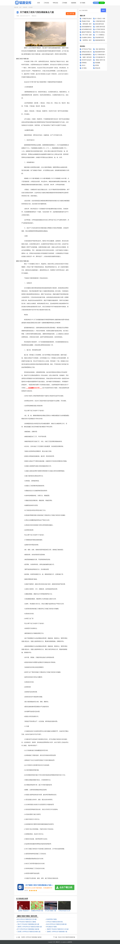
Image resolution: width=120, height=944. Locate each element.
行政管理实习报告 (51, 919)
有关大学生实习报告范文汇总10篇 (26, 919)
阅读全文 (34, 15)
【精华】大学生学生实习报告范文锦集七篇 (29, 926)
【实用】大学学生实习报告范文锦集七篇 (28, 931)
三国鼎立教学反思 (100, 26)
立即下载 (71, 13)
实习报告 (82, 2)
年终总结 (55, 2)
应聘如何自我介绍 (87, 51)
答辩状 (97, 65)
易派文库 (58, 942)
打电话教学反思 (99, 37)
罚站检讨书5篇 (86, 21)
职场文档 (25, 7)
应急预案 (97, 62)
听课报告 (84, 62)
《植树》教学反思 (87, 57)
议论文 (83, 65)
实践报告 (73, 2)
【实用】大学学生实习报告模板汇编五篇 (31, 937)
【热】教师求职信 (100, 49)
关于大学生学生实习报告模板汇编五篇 (28, 929)
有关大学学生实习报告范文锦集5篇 (56, 924)
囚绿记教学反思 (99, 24)
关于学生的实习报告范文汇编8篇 (26, 921)
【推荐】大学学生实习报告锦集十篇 (56, 931)
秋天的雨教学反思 (87, 29)
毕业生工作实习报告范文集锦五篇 (66, 937)
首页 (38, 2)
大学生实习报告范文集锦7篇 (54, 921)
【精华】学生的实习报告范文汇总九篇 (57, 929)
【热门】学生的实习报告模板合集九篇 (28, 924)
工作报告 (64, 2)
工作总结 (46, 2)
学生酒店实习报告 (51, 926)
